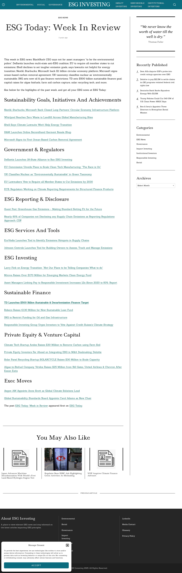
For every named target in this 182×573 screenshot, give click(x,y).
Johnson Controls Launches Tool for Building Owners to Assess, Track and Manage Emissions (58, 247)
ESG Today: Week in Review (31, 405)
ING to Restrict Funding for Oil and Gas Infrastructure (35, 317)
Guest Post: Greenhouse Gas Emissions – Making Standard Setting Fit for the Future (53, 209)
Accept (36, 565)
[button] (67, 545)
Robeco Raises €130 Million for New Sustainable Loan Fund (38, 309)
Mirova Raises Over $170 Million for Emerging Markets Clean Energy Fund (47, 275)
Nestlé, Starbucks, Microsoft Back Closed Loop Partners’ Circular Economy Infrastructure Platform (61, 109)
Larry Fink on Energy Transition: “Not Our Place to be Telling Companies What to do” (53, 267)
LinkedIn (126, 518)
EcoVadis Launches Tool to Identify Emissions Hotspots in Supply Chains (46, 240)
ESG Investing (89, 4)
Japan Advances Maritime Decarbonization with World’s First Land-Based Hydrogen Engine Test (18, 475)
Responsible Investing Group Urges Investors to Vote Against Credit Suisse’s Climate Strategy (58, 324)
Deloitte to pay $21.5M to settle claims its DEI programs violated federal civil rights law (157, 82)
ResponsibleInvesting (67, 544)
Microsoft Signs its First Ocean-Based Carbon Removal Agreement (43, 139)
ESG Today (75, 405)
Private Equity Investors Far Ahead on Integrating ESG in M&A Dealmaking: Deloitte (53, 352)
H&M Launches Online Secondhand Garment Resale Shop (37, 132)
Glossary (126, 530)
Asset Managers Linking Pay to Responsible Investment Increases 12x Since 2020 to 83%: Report (60, 282)
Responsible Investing (146, 158)
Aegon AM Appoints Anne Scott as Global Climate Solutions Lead (42, 390)
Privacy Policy (128, 536)
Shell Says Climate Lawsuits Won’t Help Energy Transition (38, 124)
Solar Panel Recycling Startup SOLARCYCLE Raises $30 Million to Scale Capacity (52, 359)
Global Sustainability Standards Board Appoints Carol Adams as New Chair (47, 398)
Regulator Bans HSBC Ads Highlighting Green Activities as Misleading (63, 474)
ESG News (63, 18)
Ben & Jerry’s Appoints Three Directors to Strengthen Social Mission (154, 109)
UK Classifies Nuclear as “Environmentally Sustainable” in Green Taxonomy (48, 174)
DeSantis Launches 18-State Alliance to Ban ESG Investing (38, 159)
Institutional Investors (146, 153)
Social (41, 5)
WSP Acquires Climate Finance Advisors (103, 474)
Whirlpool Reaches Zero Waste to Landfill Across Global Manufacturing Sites (48, 117)
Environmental (25, 5)
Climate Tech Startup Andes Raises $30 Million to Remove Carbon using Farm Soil (52, 344)
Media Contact (129, 524)
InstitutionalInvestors (67, 552)
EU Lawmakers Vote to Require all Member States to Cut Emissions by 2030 (48, 181)
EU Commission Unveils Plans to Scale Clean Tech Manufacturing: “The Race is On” (52, 166)
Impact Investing (144, 149)
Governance (55, 5)
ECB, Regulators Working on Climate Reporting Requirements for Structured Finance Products (59, 189)
